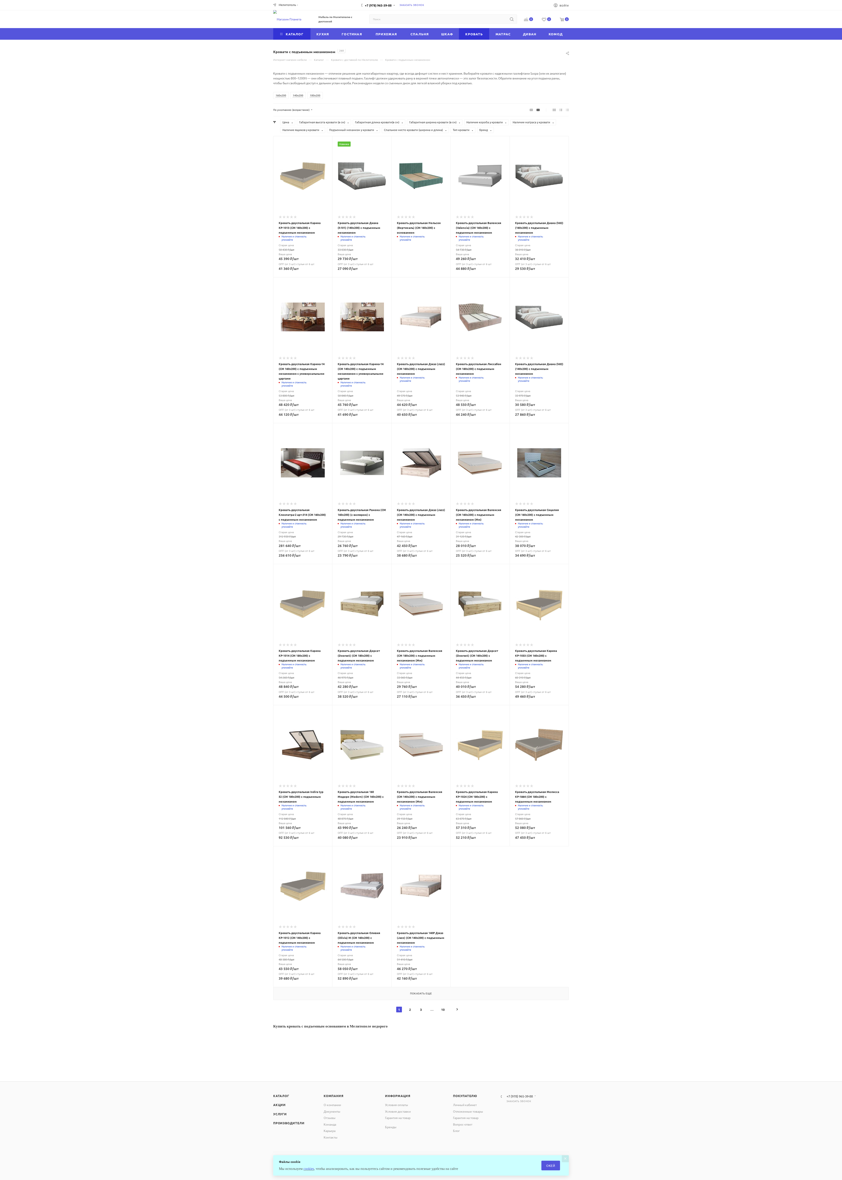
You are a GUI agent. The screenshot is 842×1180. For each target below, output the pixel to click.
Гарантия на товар (397, 1118)
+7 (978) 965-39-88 (378, 5)
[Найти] (511, 19)
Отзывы (329, 1118)
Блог (456, 1131)
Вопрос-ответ (462, 1124)
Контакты (330, 1137)
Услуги (280, 1114)
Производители (288, 1123)
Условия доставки (398, 1111)
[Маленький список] (531, 109)
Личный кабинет (465, 1105)
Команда (330, 1124)
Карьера (329, 1131)
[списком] (561, 109)
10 (443, 1009)
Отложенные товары (468, 1111)
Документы (332, 1111)
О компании (332, 1105)
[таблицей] (567, 109)
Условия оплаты (396, 1105)
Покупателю (465, 1096)
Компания (333, 1096)
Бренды (390, 1127)
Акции (279, 1105)
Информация (397, 1096)
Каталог (281, 1096)
